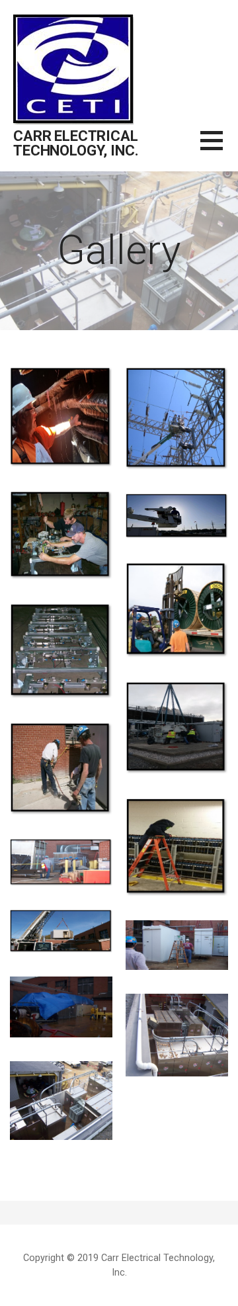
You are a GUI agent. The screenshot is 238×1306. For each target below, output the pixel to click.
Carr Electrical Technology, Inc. (75, 143)
